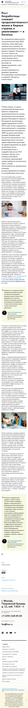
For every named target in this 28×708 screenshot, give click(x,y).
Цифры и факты (6, 646)
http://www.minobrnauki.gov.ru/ (9, 688)
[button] (10, 642)
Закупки (4, 659)
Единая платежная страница (9, 679)
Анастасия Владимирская (14, 312)
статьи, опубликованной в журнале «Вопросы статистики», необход (13, 278)
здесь (12, 698)
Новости (22, 4)
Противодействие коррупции (9, 666)
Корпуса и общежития (7, 656)
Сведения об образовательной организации (13, 672)
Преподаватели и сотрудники (9, 654)
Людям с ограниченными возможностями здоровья (12, 675)
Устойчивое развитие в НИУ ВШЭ (10, 651)
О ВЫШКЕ (5, 644)
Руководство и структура (8, 649)
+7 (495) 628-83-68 (11, 615)
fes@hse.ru (7, 624)
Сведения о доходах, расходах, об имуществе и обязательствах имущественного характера (13, 669)
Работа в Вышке (6, 681)
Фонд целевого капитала (8, 664)
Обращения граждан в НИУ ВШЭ (10, 661)
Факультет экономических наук (12, 2)
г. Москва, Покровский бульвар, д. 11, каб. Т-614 (13, 603)
